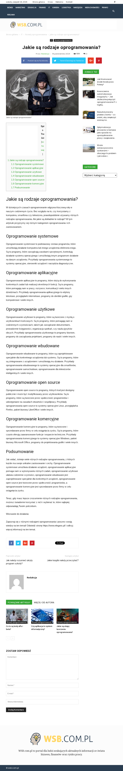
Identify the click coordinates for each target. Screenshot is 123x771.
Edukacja (32, 7)
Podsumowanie (20, 187)
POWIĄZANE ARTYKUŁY (19, 602)
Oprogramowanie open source (27, 179)
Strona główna (39, 2)
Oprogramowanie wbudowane (27, 176)
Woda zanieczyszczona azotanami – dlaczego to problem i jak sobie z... (106, 150)
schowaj (42, 146)
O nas (50, 2)
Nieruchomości (92, 7)
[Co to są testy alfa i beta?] (17, 616)
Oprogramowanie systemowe (27, 164)
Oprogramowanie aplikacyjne (27, 168)
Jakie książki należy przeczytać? (63, 560)
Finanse (42, 7)
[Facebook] (114, 2)
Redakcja (45, 54)
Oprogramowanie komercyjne (27, 183)
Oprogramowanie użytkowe (26, 172)
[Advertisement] (82, 24)
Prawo (105, 7)
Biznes (10, 7)
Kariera (55, 7)
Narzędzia (78, 7)
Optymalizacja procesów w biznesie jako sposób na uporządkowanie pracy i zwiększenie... (106, 132)
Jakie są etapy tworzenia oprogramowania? (65, 629)
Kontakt (69, 2)
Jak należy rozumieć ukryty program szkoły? (19, 562)
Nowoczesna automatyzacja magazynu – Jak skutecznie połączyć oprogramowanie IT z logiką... (107, 98)
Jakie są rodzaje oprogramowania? (26, 160)
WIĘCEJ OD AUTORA (44, 602)
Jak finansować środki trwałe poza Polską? (105, 82)
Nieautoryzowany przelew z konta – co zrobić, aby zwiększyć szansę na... (106, 116)
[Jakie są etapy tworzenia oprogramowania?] (68, 616)
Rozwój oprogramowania (63, 40)
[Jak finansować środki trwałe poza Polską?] (89, 82)
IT (49, 7)
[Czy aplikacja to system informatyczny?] (42, 616)
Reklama (59, 2)
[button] (113, 11)
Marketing (20, 7)
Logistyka (66, 7)
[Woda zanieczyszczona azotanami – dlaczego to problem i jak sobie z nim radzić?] (89, 148)
